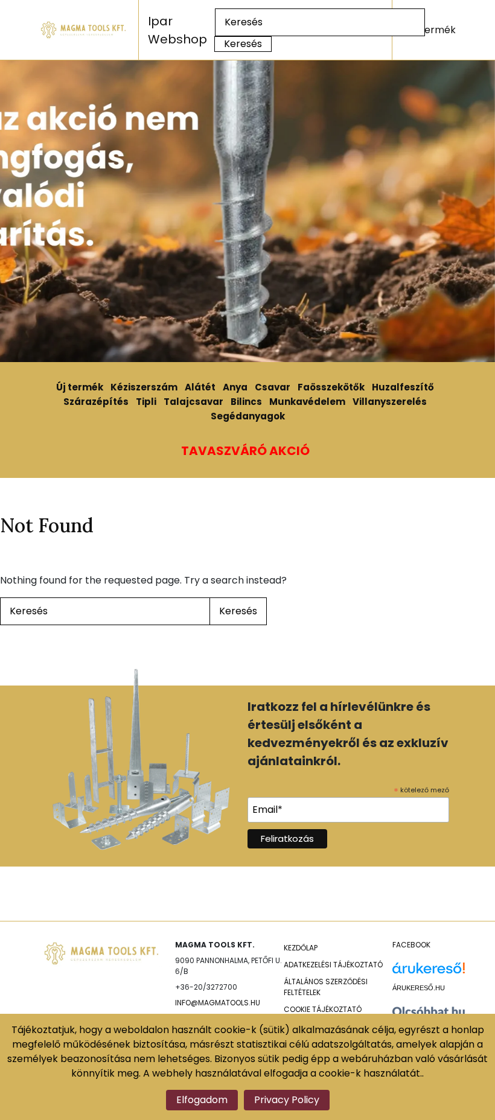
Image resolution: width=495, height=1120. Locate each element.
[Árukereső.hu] (428, 972)
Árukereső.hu (418, 987)
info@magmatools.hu (217, 1003)
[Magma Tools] (84, 29)
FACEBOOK (411, 945)
